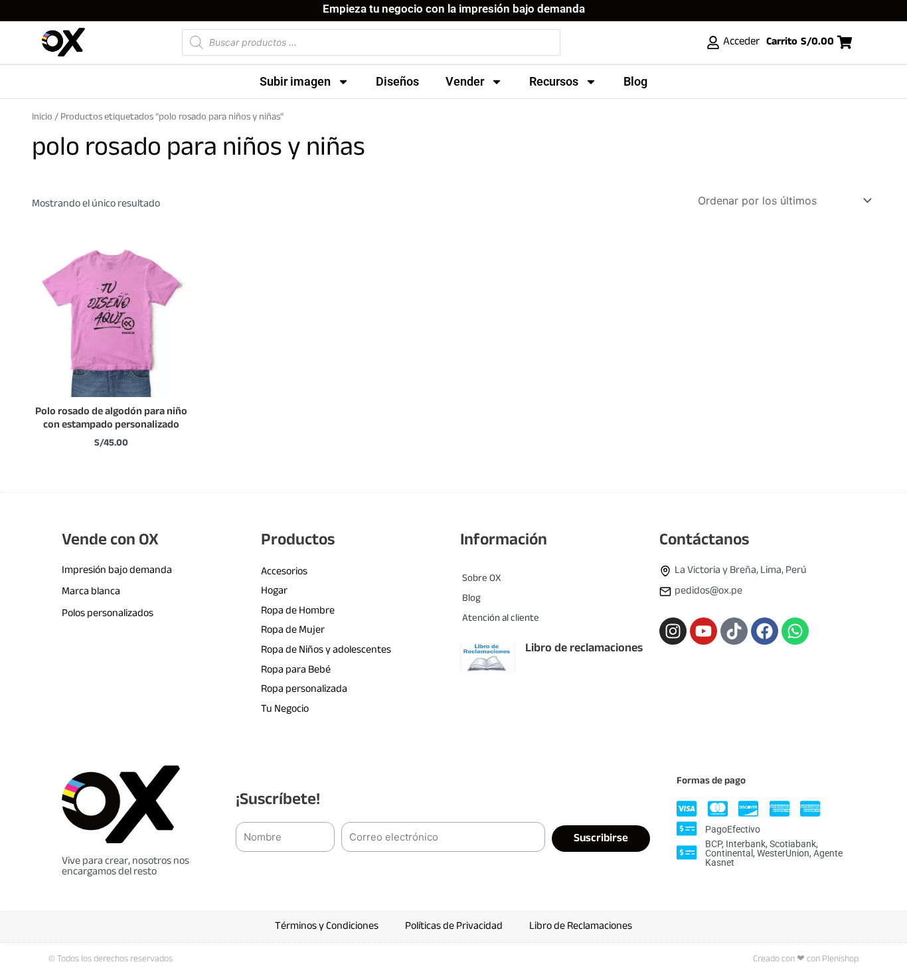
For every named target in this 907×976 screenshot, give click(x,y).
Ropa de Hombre (298, 611)
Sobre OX (481, 578)
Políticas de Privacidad (454, 926)
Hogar (274, 591)
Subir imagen (295, 81)
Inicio (42, 117)
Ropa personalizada (304, 689)
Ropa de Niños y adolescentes (326, 650)
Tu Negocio (285, 709)
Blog (635, 81)
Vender (465, 81)
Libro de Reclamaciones (580, 926)
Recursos (553, 81)
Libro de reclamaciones (584, 648)
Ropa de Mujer (293, 630)
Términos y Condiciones (326, 926)
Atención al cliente (500, 618)
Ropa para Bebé (296, 670)
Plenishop (840, 959)
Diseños (397, 81)
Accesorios (284, 572)
